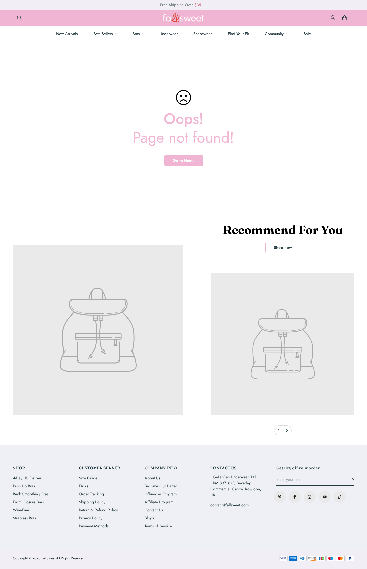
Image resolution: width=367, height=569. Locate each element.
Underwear (169, 34)
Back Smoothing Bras (30, 494)
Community (274, 34)
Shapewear (202, 34)
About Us (152, 478)
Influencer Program (161, 494)
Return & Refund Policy (98, 510)
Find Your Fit (238, 34)
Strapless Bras (24, 518)
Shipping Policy (92, 502)
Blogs (149, 518)
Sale (307, 34)
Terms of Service (158, 526)
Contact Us (154, 510)
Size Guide (88, 478)
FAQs (83, 486)
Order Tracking (91, 494)
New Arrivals (67, 34)
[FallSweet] (183, 18)
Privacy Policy (90, 518)
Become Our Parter (161, 486)
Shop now (283, 247)
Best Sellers (103, 34)
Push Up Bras (24, 486)
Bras (136, 34)
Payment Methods (93, 526)
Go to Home (184, 160)
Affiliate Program (159, 502)
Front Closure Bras (28, 502)
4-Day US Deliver (27, 478)
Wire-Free (21, 510)
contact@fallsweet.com (229, 505)
